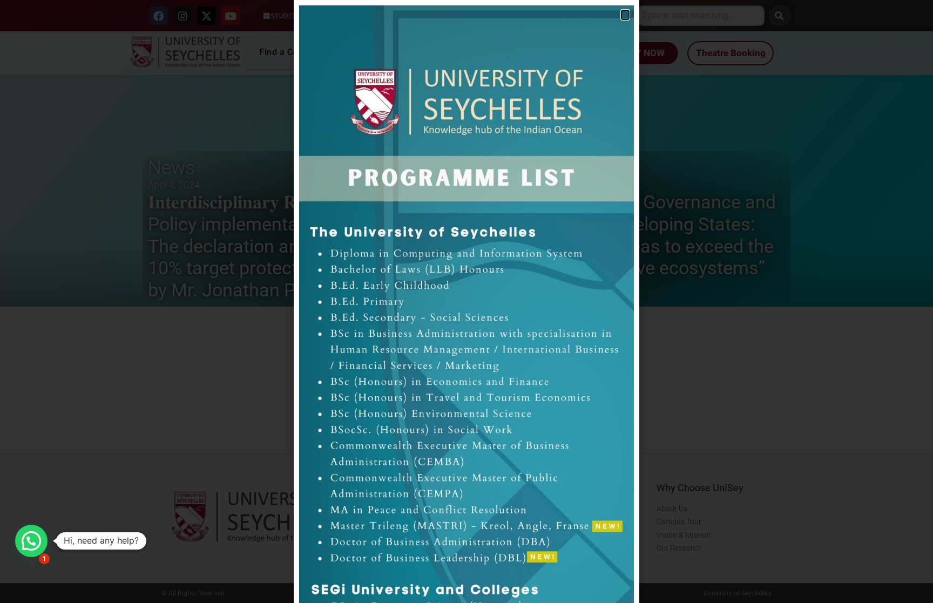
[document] (466, 301)
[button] (31, 541)
